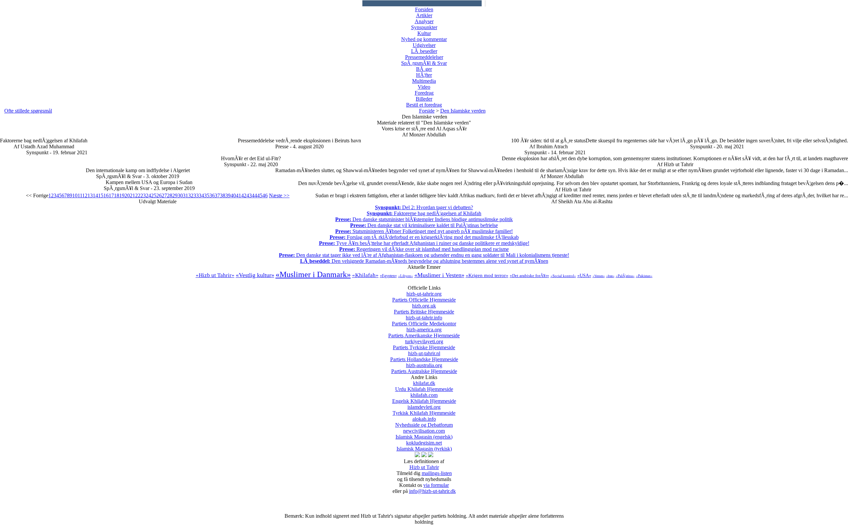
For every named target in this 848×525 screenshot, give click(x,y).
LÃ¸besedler (424, 51)
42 (243, 195)
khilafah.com (424, 398)
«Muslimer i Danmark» (313, 274)
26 (159, 195)
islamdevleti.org (424, 410)
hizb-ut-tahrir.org (424, 297)
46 (265, 195)
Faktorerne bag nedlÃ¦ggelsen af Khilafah (424, 213)
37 (217, 195)
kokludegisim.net (424, 446)
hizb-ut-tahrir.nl (424, 356)
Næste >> (279, 195)
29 (175, 195)
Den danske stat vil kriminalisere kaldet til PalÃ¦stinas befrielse (424, 225)
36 (212, 195)
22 (137, 195)
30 (180, 195)
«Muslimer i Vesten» (439, 275)
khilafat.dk (424, 386)
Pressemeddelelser (424, 57)
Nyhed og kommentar (424, 39)
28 (169, 195)
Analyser (424, 21)
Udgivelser (424, 45)
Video (424, 87)
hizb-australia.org (424, 368)
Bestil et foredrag (424, 105)
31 (185, 195)
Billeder (424, 99)
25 (153, 195)
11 (80, 195)
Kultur (424, 33)
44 (254, 195)
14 (95, 195)
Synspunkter (424, 27)
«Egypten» (388, 275)
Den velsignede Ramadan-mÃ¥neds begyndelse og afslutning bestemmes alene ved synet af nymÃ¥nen (424, 261)
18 (116, 195)
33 (196, 195)
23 (143, 195)
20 (127, 195)
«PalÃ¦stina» (625, 276)
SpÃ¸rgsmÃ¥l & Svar (424, 63)
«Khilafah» (365, 275)
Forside (427, 111)
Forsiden (424, 9)
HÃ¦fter (424, 75)
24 (148, 195)
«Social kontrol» (563, 276)
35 (206, 195)
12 (84, 195)
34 (201, 195)
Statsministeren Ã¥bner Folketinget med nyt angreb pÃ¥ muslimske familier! (424, 231)
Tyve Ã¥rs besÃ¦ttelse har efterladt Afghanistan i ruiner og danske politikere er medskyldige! (424, 243)
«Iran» (610, 276)
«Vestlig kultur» (255, 275)
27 (164, 195)
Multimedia (424, 81)
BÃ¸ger (424, 69)
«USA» (584, 275)
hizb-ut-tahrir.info (424, 320)
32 (190, 195)
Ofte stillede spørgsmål (28, 111)
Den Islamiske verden (463, 111)
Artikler (424, 15)
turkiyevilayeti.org (424, 344)
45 (259, 195)
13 (90, 195)
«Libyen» (405, 276)
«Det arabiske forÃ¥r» (529, 275)
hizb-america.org (424, 332)
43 (249, 195)
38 (222, 195)
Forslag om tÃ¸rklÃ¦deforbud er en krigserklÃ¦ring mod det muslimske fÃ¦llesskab (424, 237)
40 (233, 195)
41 (238, 195)
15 (100, 195)
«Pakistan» (644, 276)
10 (75, 195)
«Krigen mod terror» (487, 275)
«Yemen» (599, 276)
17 (111, 195)
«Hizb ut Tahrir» (215, 275)
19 (122, 195)
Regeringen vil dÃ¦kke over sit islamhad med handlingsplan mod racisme (424, 249)
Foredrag (424, 93)
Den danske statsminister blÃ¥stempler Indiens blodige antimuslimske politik (424, 219)
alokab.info (424, 422)
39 (228, 195)
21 (132, 195)
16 (106, 195)
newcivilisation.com (424, 434)
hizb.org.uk (424, 308)
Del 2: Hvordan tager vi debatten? (424, 207)
